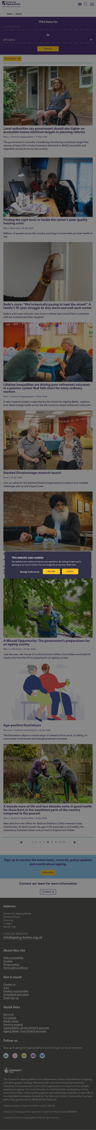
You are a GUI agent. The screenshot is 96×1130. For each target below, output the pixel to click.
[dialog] (48, 565)
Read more (71, 564)
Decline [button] (51, 571)
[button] (29, 572)
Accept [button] (70, 571)
